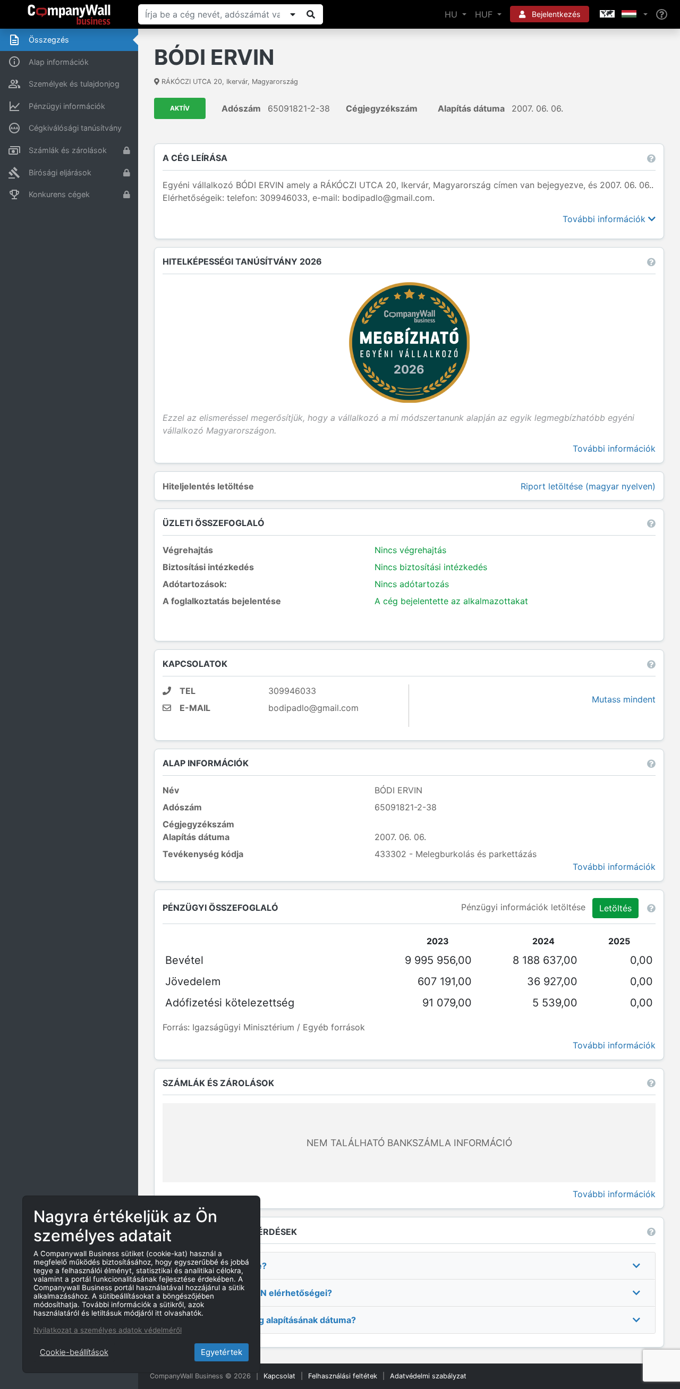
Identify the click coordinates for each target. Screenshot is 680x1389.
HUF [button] (485, 14)
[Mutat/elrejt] (292, 14)
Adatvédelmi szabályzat (428, 1376)
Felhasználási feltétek (342, 1376)
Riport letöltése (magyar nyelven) (588, 486)
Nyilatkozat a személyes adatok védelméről (107, 1330)
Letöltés (615, 908)
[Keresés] (311, 14)
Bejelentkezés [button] (555, 14)
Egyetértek (221, 1352)
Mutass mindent (624, 699)
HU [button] (452, 14)
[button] (622, 14)
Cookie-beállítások (74, 1352)
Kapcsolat (279, 1376)
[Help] (662, 14)
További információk (605, 219)
